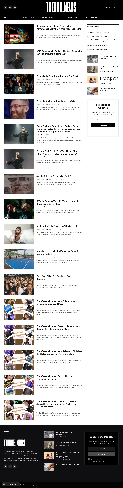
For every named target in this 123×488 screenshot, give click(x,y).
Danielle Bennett (107, 83)
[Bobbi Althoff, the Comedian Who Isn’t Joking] (19, 234)
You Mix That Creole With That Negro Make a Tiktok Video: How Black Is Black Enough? (58, 152)
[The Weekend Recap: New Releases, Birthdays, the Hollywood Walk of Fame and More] (19, 360)
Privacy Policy (104, 132)
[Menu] (5, 17)
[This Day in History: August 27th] (92, 69)
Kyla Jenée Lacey (44, 79)
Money (51, 17)
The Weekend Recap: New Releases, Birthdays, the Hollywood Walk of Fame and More (59, 352)
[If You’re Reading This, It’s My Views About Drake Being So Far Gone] (19, 209)
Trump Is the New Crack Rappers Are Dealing (58, 76)
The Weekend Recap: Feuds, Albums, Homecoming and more (54, 377)
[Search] (118, 17)
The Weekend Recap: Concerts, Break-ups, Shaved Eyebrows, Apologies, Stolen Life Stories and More (57, 404)
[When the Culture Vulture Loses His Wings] (19, 109)
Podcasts (93, 17)
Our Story (33, 17)
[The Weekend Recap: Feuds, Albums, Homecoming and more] (19, 385)
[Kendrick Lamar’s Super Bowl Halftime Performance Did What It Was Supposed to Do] (19, 34)
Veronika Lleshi (43, 134)
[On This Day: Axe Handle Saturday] (92, 59)
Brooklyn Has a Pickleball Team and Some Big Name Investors (58, 252)
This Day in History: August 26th (97, 49)
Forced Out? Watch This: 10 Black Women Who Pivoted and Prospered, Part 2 (108, 79)
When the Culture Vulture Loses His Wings (56, 101)
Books (60, 17)
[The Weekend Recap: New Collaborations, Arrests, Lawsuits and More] (19, 309)
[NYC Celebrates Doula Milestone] (92, 91)
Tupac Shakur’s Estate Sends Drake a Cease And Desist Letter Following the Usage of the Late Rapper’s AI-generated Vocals (58, 129)
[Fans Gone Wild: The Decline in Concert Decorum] (19, 284)
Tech (85, 17)
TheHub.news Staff (44, 257)
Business (68, 17)
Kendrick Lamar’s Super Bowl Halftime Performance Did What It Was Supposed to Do (58, 27)
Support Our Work (109, 7)
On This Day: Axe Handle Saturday (98, 32)
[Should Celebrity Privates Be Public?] (19, 184)
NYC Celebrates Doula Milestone (97, 45)
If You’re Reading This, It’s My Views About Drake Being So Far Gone (57, 202)
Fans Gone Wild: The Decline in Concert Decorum (55, 277)
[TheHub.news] (61, 7)
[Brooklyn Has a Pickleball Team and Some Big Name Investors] (19, 259)
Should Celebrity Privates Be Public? (53, 176)
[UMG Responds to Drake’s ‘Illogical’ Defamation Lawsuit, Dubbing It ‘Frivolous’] (19, 59)
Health (44, 17)
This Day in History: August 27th (97, 36)
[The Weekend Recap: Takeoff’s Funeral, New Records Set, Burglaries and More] (19, 335)
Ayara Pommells (43, 32)
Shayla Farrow (43, 282)
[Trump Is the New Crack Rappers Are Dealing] (19, 84)
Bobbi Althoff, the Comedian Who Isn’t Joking (58, 226)
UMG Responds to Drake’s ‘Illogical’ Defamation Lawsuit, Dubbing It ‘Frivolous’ (59, 52)
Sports (77, 17)
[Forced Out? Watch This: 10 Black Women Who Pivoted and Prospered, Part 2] (92, 79)
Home (25, 17)
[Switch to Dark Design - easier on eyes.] (115, 17)
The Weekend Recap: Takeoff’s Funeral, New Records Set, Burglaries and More (58, 327)
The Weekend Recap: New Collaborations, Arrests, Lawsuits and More (56, 302)
